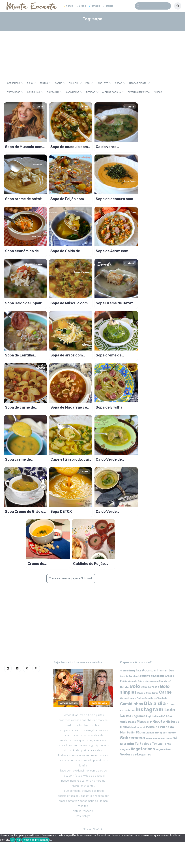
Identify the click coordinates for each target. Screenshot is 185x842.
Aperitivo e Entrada (150, 675)
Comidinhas (33, 92)
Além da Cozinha (111, 92)
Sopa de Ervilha (109, 407)
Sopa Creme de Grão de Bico (25, 511)
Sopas (118, 83)
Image (96, 5)
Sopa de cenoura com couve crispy (114, 199)
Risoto (171, 732)
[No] (51, 840)
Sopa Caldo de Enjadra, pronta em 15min (25, 303)
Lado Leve (102, 83)
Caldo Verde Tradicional (106, 511)
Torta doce (13, 92)
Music (109, 5)
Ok (12, 839)
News (69, 5)
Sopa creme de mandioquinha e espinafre (109, 355)
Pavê (142, 727)
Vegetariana (143, 748)
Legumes (138, 716)
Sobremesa (13, 83)
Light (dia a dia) (155, 716)
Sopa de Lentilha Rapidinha (19, 355)
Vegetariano (163, 749)
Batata (124, 687)
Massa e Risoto (138, 83)
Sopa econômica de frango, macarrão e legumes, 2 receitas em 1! (25, 251)
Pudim (131, 732)
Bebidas (90, 92)
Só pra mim (53, 92)
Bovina (141, 693)
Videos (158, 92)
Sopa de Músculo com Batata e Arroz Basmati (69, 303)
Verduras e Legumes (135, 754)
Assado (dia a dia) (139, 681)
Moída (135, 727)
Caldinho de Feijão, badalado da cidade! (90, 563)
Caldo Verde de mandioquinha (109, 459)
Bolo (30, 83)
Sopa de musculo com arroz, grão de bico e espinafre (69, 147)
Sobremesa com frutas (159, 738)
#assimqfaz (72, 92)
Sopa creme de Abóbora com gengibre (24, 459)
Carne (58, 83)
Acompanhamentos (158, 670)
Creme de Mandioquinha (40, 563)
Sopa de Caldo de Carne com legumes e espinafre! (68, 251)
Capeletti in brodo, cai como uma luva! (69, 459)
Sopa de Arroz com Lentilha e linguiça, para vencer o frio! (112, 251)
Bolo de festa (150, 687)
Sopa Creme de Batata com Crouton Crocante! (115, 303)
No (18, 839)
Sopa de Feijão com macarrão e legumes (68, 199)
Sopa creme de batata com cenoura (24, 199)
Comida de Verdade (155, 698)
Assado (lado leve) (160, 681)
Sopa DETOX (61, 511)
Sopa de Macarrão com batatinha (70, 407)
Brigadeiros (151, 693)
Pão (87, 83)
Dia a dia (73, 83)
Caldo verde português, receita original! (112, 147)
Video (82, 5)
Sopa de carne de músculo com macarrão (25, 407)
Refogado (161, 732)
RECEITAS (148, 732)
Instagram (149, 709)
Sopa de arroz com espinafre (66, 355)
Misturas (172, 721)
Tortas (44, 83)
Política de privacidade (35, 839)
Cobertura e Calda (132, 698)
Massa (132, 721)
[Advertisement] (92, 51)
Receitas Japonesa (139, 92)
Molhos (125, 727)
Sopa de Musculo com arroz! (23, 147)
